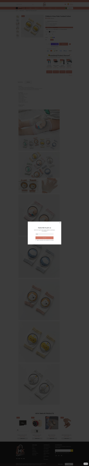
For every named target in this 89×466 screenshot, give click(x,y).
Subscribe (44, 237)
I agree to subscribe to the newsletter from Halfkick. (45, 240)
